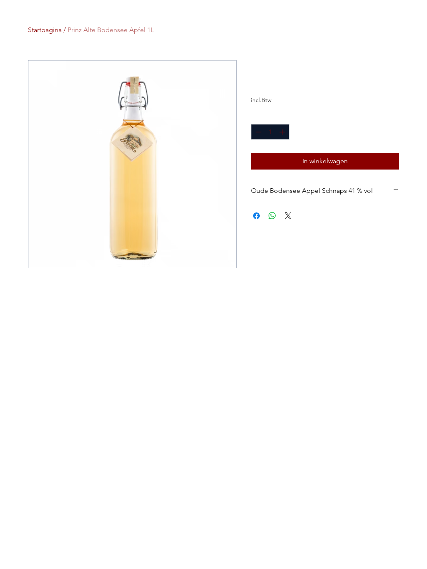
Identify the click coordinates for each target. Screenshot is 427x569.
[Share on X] (288, 216)
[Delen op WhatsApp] (272, 216)
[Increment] (283, 132)
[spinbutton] (270, 132)
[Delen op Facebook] (256, 216)
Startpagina (45, 30)
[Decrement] (257, 132)
